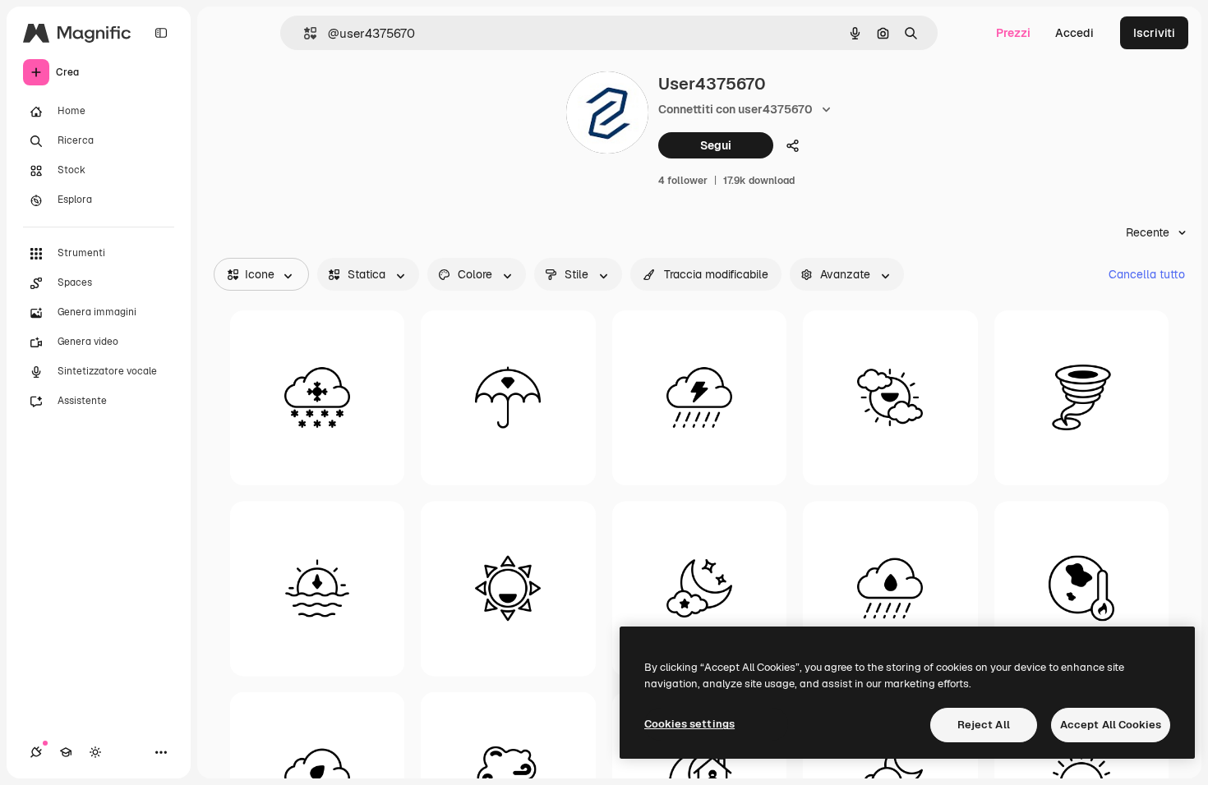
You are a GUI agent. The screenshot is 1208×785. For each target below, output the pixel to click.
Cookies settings (689, 724)
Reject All (983, 725)
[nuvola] (317, 397)
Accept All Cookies (1110, 725)
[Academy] (66, 752)
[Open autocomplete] (303, 33)
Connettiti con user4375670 (735, 109)
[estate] (508, 589)
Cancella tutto (1147, 274)
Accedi (1074, 32)
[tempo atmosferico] (508, 397)
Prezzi (1013, 32)
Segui (715, 145)
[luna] (699, 589)
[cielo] (890, 397)
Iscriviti (1154, 32)
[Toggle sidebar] (161, 33)
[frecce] (317, 589)
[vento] (1081, 397)
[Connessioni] (36, 752)
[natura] (890, 589)
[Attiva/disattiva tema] (95, 752)
